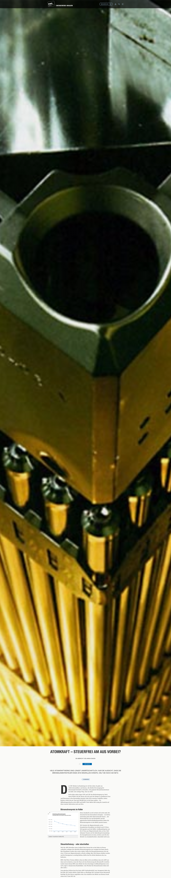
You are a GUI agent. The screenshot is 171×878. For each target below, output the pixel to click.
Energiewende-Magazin (64, 6)
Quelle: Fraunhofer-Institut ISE (56, 836)
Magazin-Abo (105, 4)
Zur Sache (87, 764)
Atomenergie (86, 779)
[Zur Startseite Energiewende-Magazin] (51, 4)
